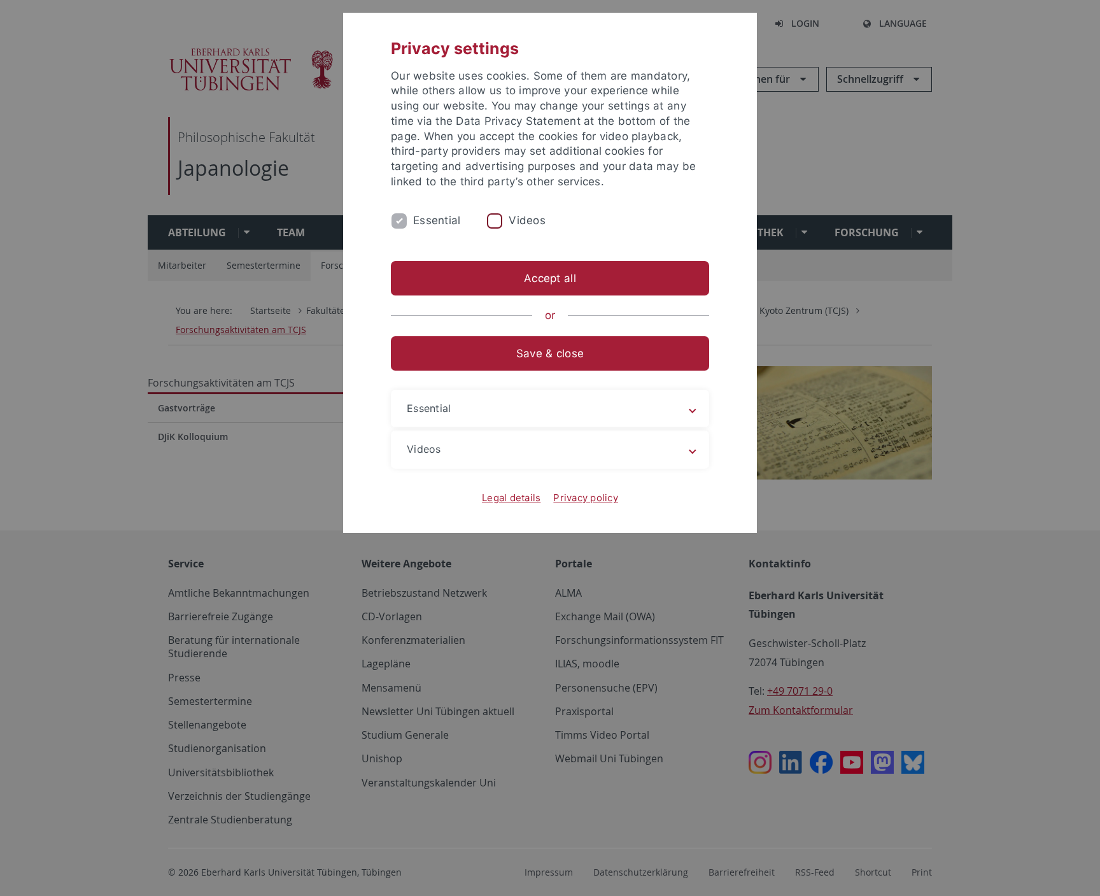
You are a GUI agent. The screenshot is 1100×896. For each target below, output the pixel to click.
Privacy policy (585, 498)
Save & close (550, 353)
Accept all (550, 278)
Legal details (511, 498)
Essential (436, 220)
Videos (527, 220)
